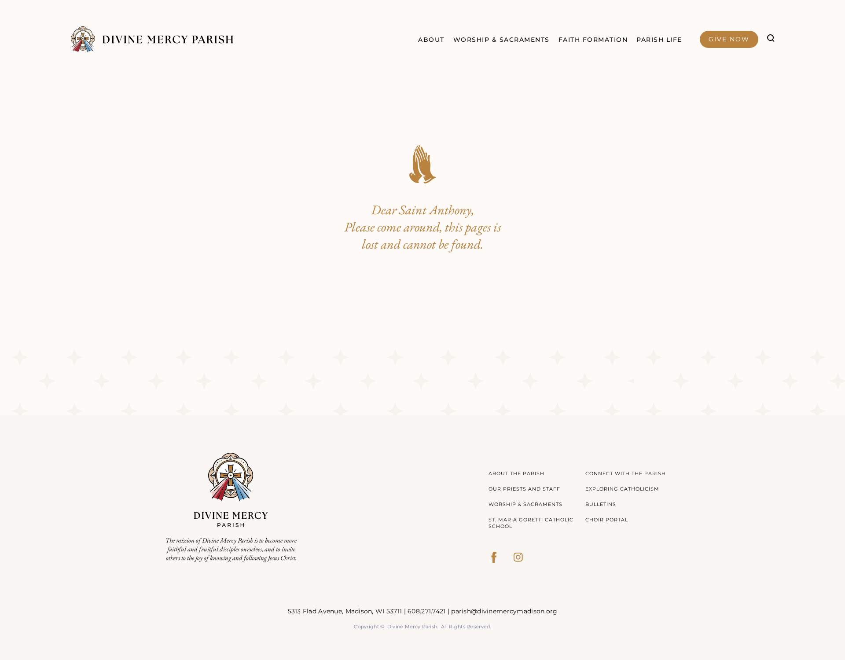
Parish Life (659, 40)
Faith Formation (593, 40)
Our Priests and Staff (524, 489)
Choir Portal (606, 520)
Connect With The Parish (625, 473)
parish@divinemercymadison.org (504, 611)
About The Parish (516, 473)
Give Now (729, 39)
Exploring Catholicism (622, 489)
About (431, 40)
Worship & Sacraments (501, 40)
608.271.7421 (426, 611)
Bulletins (600, 504)
